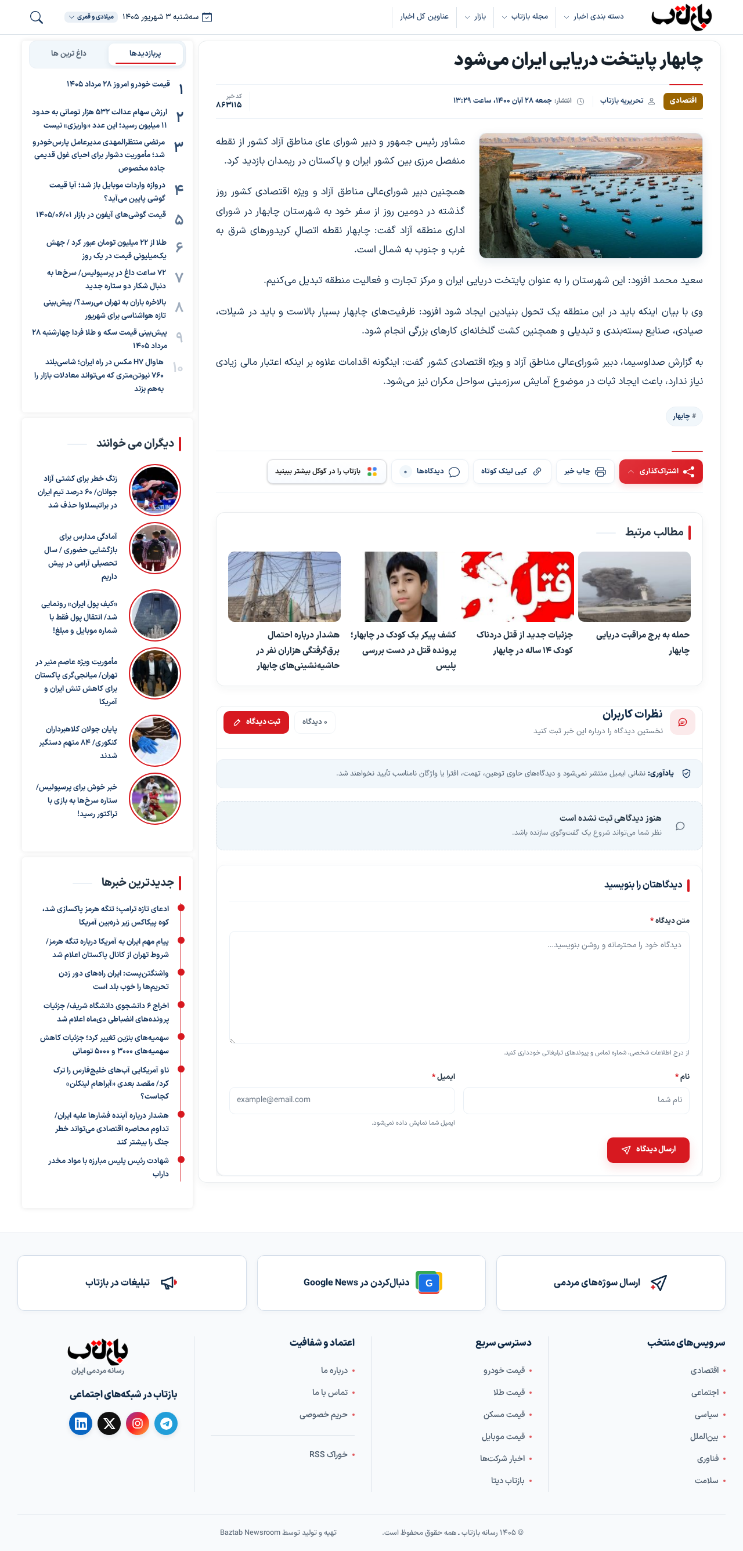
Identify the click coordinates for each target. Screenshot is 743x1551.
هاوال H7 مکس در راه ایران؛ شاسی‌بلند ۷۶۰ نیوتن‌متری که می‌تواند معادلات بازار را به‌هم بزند (99, 376)
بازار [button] (480, 17)
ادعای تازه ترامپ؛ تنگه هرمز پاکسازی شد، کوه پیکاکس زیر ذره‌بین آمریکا (105, 916)
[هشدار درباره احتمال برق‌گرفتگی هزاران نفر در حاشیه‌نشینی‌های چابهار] (284, 587)
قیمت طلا (509, 1392)
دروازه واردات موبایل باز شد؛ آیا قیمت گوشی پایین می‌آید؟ (107, 192)
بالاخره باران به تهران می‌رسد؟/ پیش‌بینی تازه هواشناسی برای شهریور (105, 309)
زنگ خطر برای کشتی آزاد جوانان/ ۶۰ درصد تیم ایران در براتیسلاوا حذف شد (77, 492)
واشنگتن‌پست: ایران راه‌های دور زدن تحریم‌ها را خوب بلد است (114, 980)
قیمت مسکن (504, 1414)
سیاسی (707, 1414)
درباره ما (334, 1370)
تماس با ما (330, 1392)
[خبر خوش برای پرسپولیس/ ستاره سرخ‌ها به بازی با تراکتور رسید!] (155, 799)
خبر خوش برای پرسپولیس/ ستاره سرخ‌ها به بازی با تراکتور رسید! (76, 801)
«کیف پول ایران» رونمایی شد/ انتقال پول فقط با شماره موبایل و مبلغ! (79, 618)
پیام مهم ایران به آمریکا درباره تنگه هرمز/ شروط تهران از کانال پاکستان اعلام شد (107, 948)
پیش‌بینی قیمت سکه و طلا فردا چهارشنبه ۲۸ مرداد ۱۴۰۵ (99, 339)
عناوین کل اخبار (424, 17)
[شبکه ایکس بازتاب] (109, 1423)
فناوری (708, 1458)
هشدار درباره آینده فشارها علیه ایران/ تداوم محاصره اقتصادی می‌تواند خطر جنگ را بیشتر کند (112, 1129)
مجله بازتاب (529, 17)
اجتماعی (705, 1392)
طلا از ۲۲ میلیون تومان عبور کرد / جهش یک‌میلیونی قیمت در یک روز (106, 249)
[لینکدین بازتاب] (80, 1423)
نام (682, 1076)
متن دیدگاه (670, 920)
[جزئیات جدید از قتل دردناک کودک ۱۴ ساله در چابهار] (517, 587)
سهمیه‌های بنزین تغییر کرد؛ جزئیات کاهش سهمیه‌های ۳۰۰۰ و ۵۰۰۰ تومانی (104, 1044)
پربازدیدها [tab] (145, 54)
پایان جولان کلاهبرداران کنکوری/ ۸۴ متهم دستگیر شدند (78, 743)
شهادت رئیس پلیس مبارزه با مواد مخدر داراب (108, 1167)
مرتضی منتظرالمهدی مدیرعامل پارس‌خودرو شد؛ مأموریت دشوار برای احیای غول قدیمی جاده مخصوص (99, 156)
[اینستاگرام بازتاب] (137, 1422)
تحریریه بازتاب (622, 100)
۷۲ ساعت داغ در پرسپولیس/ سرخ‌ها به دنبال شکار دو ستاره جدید (106, 279)
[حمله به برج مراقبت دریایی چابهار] (634, 587)
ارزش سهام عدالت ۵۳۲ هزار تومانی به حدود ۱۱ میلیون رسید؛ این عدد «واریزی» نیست (99, 119)
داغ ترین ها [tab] (68, 54)
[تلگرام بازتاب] (166, 1423)
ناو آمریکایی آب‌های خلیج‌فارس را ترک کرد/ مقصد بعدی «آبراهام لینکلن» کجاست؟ (111, 1084)
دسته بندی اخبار (599, 17)
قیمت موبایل (503, 1436)
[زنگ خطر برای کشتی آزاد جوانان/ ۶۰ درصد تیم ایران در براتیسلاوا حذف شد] (155, 490)
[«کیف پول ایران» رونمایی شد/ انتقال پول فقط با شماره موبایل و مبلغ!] (155, 615)
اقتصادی (705, 1370)
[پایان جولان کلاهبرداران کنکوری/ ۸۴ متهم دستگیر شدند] (155, 741)
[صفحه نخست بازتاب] (97, 1352)
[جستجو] (36, 17)
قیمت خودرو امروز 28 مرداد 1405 (118, 84)
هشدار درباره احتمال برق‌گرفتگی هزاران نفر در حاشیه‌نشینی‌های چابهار (298, 650)
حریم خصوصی (324, 1414)
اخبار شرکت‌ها (502, 1458)
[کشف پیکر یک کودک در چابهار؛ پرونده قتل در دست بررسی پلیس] (401, 587)
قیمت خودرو (504, 1370)
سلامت (707, 1480)
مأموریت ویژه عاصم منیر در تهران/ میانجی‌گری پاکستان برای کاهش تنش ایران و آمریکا (76, 682)
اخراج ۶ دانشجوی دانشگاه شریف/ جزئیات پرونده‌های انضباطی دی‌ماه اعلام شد (106, 1013)
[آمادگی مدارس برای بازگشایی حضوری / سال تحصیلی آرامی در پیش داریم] (155, 553)
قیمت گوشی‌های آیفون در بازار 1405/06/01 (101, 215)
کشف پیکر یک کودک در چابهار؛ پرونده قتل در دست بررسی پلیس (403, 650)
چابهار (681, 416)
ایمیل (444, 1076)
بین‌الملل (704, 1436)
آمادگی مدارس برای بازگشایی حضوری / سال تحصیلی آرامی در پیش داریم (80, 556)
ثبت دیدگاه (263, 722)
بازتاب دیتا (508, 1480)
